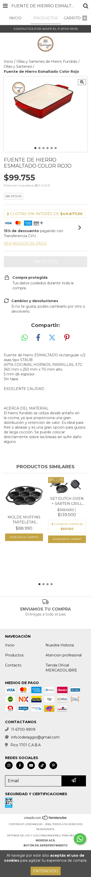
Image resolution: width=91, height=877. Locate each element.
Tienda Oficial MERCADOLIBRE (61, 667)
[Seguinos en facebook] (20, 765)
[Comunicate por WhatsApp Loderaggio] (80, 838)
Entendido (45, 870)
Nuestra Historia (60, 645)
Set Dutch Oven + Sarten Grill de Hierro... (67, 501)
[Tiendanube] (46, 819)
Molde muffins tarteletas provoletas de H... (24, 520)
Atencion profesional (64, 655)
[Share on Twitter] (52, 338)
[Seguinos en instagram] (9, 765)
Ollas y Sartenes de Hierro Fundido (46, 61)
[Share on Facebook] (38, 338)
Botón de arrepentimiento (45, 845)
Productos (14, 655)
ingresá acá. (46, 840)
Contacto (13, 665)
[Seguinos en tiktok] (42, 765)
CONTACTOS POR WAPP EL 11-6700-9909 (45, 29)
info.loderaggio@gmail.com (35, 737)
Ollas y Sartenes (18, 66)
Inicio (8, 61)
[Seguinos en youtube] (31, 765)
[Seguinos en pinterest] (53, 765)
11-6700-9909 (23, 729)
